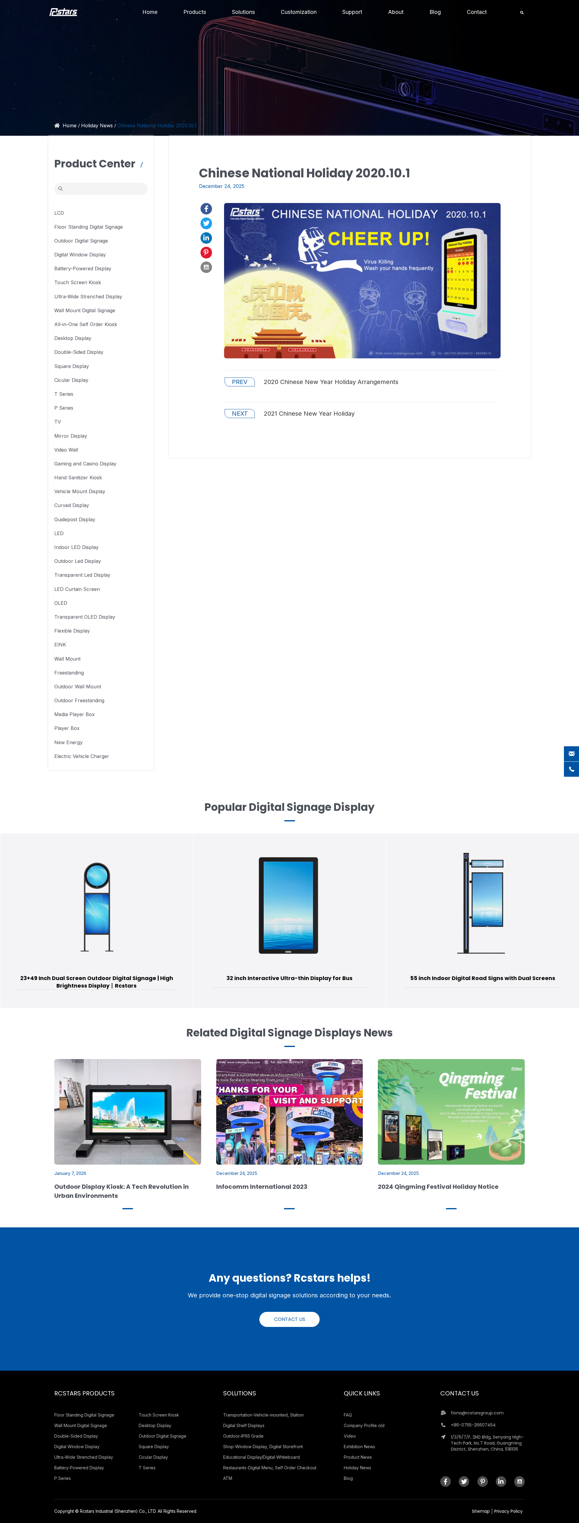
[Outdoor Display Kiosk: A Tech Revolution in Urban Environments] (127, 1111)
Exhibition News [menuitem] (359, 1446)
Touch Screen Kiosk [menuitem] (159, 1414)
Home (70, 125)
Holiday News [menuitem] (357, 1467)
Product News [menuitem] (358, 1457)
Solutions (239, 1393)
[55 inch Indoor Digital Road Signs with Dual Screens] (289, 905)
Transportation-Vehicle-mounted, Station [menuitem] (263, 1414)
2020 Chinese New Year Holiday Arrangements (315, 382)
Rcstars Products (84, 1393)
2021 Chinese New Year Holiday (293, 413)
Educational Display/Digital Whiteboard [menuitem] (261, 1457)
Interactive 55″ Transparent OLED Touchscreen (482, 975)
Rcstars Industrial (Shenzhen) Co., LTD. (118, 1511)
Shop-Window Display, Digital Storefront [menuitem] (263, 1446)
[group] (96, 920)
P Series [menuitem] (62, 1478)
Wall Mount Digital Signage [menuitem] (80, 1425)
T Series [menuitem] (147, 1467)
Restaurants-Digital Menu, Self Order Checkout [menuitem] (269, 1467)
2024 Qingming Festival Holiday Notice (438, 1186)
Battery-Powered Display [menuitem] (79, 1467)
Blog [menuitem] (348, 1478)
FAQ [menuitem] (348, 1414)
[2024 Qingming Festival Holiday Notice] (451, 1111)
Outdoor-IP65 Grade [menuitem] (243, 1436)
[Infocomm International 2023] (289, 1111)
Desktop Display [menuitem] (155, 1425)
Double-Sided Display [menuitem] (76, 1436)
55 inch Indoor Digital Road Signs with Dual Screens (289, 978)
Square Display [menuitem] (154, 1446)
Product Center (96, 163)
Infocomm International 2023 (261, 1186)
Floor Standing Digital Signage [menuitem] (84, 1414)
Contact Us (459, 1393)
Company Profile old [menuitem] (364, 1425)
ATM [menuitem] (227, 1478)
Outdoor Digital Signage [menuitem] (162, 1436)
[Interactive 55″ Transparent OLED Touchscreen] (482, 904)
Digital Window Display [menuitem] (77, 1446)
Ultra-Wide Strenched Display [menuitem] (83, 1457)
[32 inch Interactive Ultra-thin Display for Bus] (96, 905)
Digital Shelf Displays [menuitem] (243, 1425)
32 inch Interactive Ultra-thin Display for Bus (96, 978)
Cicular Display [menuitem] (153, 1457)
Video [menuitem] (350, 1436)
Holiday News (97, 125)
